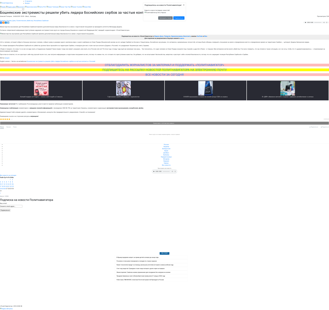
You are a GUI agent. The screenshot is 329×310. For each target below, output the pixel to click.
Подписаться (178, 18)
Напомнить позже (165, 18)
